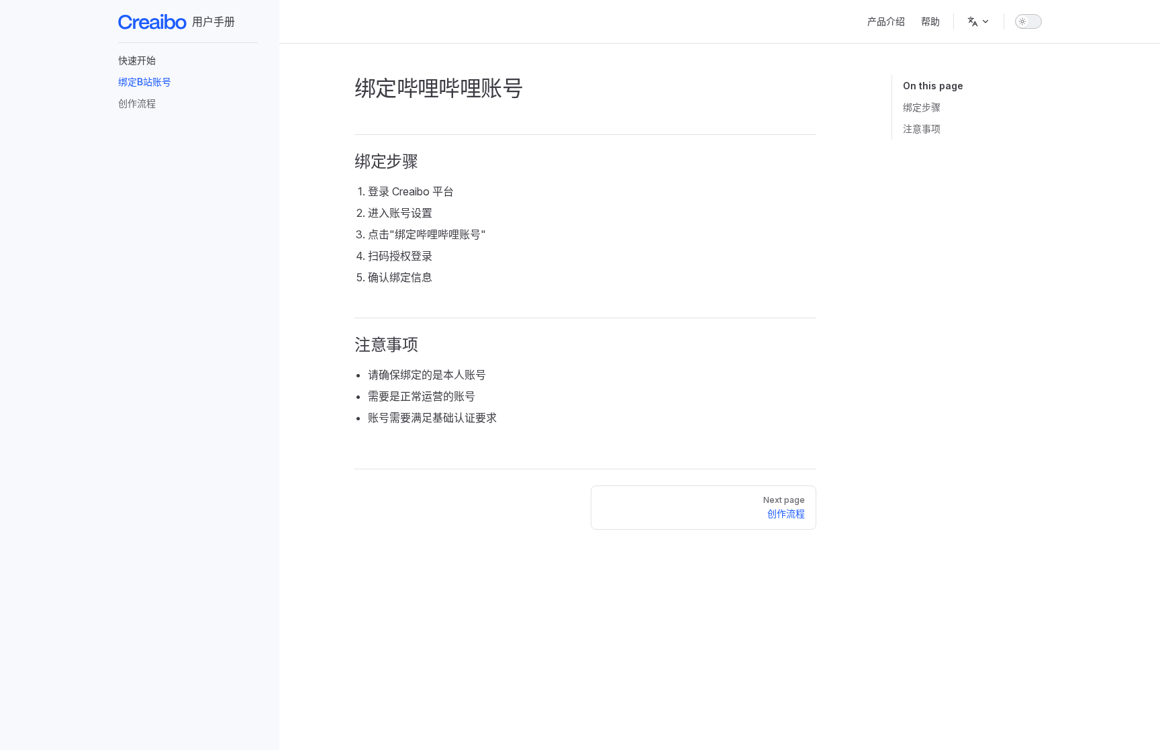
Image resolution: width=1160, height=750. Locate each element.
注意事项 (921, 128)
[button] (188, 60)
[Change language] (978, 21)
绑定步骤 (921, 107)
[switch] (1028, 21)
